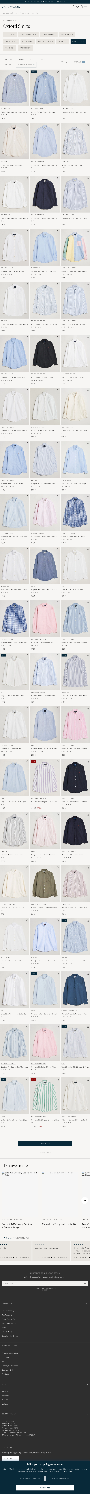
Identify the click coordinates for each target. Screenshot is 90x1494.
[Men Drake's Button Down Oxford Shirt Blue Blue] (45, 724)
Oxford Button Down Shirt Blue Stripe (74, 165)
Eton (3, 692)
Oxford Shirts (78, 41)
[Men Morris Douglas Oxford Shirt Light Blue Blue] (45, 936)
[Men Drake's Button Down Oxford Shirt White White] (14, 300)
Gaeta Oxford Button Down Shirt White (44, 430)
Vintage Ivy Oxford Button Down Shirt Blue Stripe (75, 218)
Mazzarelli (35, 268)
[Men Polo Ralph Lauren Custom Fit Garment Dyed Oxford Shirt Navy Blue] (75, 830)
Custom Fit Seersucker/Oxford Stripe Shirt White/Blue (13, 1067)
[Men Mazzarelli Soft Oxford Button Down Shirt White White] (14, 565)
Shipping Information (10, 1353)
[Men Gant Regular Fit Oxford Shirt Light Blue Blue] (14, 777)
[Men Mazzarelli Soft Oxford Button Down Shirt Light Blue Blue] (45, 247)
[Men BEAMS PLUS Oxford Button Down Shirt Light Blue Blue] (14, 88)
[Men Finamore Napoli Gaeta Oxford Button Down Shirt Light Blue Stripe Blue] (14, 512)
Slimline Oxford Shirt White (12, 961)
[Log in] (73, 6)
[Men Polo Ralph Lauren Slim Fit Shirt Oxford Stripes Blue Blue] (75, 300)
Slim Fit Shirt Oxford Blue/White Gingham (14, 642)
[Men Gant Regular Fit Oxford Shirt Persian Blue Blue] (45, 565)
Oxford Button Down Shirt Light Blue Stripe (14, 1120)
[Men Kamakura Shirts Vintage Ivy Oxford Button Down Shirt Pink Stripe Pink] (45, 512)
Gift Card (5, 1374)
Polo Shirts (10, 48)
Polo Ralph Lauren (8, 268)
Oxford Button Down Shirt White (14, 218)
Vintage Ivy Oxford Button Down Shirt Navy (44, 218)
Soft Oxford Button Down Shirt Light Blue (44, 271)
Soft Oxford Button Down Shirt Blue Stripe (74, 696)
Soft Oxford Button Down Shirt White (14, 589)
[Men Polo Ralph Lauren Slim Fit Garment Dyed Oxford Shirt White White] (75, 1095)
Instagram (5, 1391)
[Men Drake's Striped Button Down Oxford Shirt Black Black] (14, 830)
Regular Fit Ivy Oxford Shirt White (12, 696)
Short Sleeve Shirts (28, 35)
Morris (34, 957)
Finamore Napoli (37, 109)
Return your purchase (10, 1366)
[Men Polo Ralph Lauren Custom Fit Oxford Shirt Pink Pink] (45, 1042)
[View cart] (81, 6)
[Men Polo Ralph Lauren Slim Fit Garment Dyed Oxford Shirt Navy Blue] (75, 777)
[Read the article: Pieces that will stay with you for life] (60, 1200)
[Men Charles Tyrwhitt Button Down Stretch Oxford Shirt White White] (75, 353)
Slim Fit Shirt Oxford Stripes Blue (74, 324)
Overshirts (62, 41)
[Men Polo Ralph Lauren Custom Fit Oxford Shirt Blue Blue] (14, 353)
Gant (33, 586)
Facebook (5, 1396)
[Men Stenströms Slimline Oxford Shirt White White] (14, 936)
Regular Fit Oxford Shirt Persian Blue (44, 589)
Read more (67, 1471)
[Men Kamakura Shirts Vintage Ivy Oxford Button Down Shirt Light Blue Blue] (45, 141)
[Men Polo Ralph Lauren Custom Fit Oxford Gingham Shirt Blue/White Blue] (75, 512)
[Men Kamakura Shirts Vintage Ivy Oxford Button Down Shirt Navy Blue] (45, 194)
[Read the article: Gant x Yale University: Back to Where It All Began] (20, 1200)
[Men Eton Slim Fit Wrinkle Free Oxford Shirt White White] (14, 989)
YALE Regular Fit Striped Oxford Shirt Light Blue (75, 1067)
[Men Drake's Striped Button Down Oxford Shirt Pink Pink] (45, 830)
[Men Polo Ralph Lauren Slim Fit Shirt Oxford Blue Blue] (14, 459)
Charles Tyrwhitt (68, 374)
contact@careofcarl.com (17, 1433)
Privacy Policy (7, 1332)
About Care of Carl (9, 1319)
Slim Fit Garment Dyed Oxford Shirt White (74, 1120)
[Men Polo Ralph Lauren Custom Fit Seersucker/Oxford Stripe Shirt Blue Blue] (75, 618)
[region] (45, 1251)
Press (4, 1328)
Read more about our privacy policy (45, 1289)
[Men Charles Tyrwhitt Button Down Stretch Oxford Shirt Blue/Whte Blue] (45, 671)
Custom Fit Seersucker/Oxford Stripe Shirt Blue (74, 642)
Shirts (13, 20)
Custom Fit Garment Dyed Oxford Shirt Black (42, 377)
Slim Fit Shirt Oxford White (12, 271)
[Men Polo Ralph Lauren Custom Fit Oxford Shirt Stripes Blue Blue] (45, 300)
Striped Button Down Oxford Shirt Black (13, 855)
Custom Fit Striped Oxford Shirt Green (44, 1120)
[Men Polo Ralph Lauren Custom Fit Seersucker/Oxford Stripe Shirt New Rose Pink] (75, 724)
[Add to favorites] (26, 72)
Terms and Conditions (10, 1323)
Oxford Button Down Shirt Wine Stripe (75, 908)
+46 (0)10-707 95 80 (12, 1430)
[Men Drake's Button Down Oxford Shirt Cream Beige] (14, 141)
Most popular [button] (64, 62)
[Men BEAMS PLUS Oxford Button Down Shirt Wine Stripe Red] (75, 883)
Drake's (4, 162)
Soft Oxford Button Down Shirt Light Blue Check (74, 961)
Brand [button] (21, 59)
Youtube (5, 1400)
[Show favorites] (77, 7)
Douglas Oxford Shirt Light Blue (44, 961)
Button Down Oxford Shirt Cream (12, 165)
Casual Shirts (67, 35)
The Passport (7, 1315)
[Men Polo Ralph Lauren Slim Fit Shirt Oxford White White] (14, 247)
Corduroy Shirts (45, 41)
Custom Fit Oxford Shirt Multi (74, 271)
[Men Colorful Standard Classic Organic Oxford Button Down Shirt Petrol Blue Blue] (75, 989)
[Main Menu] (85, 7)
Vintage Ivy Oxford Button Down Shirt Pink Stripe (44, 536)
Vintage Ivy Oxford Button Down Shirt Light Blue (44, 165)
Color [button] (42, 59)
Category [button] (9, 59)
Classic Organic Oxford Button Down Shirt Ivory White (13, 908)
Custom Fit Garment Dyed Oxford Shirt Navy (72, 855)
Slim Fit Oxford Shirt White (73, 589)
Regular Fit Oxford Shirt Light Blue (74, 483)
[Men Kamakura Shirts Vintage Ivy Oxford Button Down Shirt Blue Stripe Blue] (75, 194)
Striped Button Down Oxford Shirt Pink (43, 855)
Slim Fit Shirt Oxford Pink (42, 642)
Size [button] (31, 59)
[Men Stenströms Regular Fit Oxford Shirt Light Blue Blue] (75, 459)
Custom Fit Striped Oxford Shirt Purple (44, 802)
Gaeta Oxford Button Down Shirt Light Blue (44, 112)
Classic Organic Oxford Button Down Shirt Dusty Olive (44, 908)
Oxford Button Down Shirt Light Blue (14, 112)
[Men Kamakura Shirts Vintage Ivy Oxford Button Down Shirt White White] (75, 88)
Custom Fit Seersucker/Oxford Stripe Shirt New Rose (74, 749)
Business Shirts (49, 35)
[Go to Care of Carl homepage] (11, 7)
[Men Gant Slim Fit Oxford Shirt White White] (75, 565)
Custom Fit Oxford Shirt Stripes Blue (44, 324)
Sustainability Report (10, 1336)
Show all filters (25, 65)
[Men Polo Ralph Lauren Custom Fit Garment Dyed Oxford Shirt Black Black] (45, 353)
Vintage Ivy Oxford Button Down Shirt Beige (75, 430)
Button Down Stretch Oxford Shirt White (73, 377)
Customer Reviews (8, 1370)
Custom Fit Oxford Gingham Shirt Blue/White (73, 536)
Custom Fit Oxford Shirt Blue (13, 377)
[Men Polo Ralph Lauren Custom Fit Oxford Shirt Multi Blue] (75, 247)
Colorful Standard (8, 904)
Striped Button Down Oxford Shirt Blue (43, 483)
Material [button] (8, 65)
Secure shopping (8, 1311)
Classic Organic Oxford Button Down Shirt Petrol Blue (74, 1014)
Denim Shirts (27, 41)
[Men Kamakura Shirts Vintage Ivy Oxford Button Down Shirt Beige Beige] (75, 406)
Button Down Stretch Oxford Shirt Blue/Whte (43, 696)
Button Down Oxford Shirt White (14, 324)
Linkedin (5, 1404)
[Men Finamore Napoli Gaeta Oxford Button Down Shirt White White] (45, 406)
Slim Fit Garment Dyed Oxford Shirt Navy (74, 802)
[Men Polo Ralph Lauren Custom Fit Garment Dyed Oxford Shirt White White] (14, 724)
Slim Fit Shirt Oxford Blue (12, 483)
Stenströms (66, 480)
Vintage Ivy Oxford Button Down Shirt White (75, 112)
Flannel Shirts (11, 41)
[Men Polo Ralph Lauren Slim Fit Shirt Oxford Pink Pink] (45, 618)
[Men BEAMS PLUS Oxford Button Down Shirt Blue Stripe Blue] (75, 141)
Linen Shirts (10, 35)
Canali (33, 1010)
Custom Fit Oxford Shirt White (13, 430)
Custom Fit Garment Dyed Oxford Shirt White (11, 749)
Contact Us (6, 1357)
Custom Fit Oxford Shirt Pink (43, 1067)
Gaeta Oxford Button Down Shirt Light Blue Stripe (14, 536)
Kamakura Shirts (68, 109)
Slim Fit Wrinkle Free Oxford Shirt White (13, 1014)
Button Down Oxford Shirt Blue (44, 749)
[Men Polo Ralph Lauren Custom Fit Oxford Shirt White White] (14, 406)
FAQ (3, 1362)
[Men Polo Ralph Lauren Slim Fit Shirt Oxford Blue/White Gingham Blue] (14, 618)
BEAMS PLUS (5, 109)
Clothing (6, 20)
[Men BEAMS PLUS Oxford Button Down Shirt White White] (14, 194)
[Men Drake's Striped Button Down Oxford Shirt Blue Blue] (45, 459)
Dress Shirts (25, 48)
